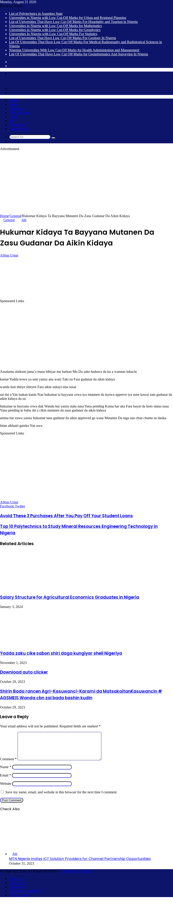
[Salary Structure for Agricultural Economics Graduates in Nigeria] (34, 588)
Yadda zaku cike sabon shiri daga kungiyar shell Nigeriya (61, 653)
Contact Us (17, 883)
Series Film (17, 125)
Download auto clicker (24, 672)
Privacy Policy (19, 895)
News (13, 104)
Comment (8, 759)
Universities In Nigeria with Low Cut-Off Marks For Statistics (53, 34)
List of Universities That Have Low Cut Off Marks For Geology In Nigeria (62, 38)
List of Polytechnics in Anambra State (36, 14)
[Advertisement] (86, 182)
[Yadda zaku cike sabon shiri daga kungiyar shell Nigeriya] (35, 644)
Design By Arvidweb (76, 871)
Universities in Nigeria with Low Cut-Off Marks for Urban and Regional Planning (67, 18)
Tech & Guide (19, 113)
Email (5, 775)
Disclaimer (16, 887)
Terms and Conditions (24, 891)
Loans (13, 117)
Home (13, 100)
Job (11, 121)
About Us (16, 879)
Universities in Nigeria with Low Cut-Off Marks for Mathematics (55, 26)
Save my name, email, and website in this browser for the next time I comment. (61, 792)
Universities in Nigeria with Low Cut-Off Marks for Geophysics (54, 30)
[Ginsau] (7, 81)
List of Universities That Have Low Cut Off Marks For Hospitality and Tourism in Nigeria (73, 22)
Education (16, 108)
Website (5, 783)
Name (5, 767)
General (15, 216)
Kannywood (18, 129)
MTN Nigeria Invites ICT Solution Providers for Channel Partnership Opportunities (80, 858)
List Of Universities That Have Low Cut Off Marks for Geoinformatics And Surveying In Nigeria (78, 54)
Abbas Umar (9, 255)
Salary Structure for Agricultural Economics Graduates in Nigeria (69, 597)
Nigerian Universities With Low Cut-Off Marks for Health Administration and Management (74, 50)
